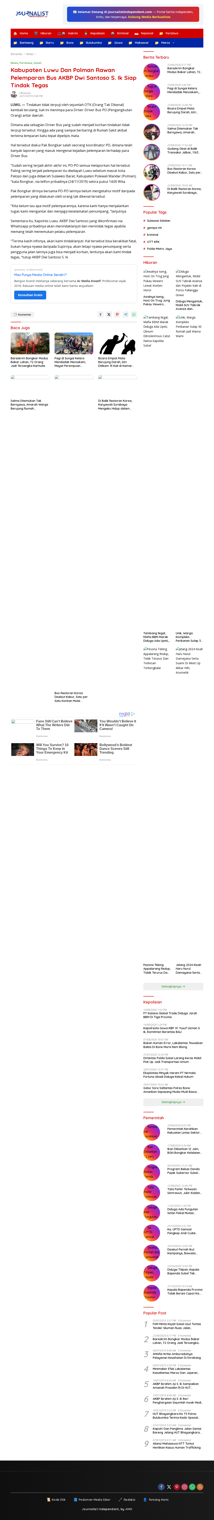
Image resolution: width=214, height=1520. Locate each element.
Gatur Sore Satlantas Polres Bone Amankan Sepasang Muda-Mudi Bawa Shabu (170, 1090)
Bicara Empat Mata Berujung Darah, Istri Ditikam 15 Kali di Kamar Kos (115, 362)
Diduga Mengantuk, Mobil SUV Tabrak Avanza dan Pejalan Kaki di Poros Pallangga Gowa (189, 305)
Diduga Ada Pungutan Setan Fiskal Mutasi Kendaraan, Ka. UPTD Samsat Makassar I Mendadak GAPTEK (182, 1211)
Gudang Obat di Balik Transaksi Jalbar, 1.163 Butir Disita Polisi (182, 150)
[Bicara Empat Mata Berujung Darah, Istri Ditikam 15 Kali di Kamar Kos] (117, 343)
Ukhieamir (25, 93)
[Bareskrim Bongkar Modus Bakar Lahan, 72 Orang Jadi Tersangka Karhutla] (30, 343)
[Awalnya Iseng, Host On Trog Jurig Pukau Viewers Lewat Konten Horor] (157, 281)
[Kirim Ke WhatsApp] (134, 314)
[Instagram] (184, 1487)
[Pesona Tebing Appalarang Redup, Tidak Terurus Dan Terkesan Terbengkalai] (157, 804)
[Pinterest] (176, 1487)
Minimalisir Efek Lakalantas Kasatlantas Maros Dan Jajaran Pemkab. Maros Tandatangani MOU (177, 1370)
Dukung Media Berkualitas (149, 17)
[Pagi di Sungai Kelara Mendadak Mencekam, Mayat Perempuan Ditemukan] (74, 343)
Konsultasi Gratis (30, 295)
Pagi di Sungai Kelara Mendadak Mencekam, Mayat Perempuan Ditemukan (70, 362)
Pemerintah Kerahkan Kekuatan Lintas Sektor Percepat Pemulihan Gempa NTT (183, 1131)
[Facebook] (161, 1487)
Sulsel (37, 63)
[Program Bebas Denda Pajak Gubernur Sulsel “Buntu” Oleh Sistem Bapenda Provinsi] (151, 1172)
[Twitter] (169, 1487)
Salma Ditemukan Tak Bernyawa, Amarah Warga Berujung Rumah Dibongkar (29, 404)
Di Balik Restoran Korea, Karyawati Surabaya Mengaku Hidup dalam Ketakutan (115, 404)
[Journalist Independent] (34, 14)
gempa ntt (154, 228)
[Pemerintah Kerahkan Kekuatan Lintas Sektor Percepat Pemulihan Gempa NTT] (151, 1132)
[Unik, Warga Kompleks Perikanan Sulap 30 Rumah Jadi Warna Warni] (189, 472)
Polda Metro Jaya (159, 249)
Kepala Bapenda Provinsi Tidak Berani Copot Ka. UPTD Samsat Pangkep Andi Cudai (185, 1291)
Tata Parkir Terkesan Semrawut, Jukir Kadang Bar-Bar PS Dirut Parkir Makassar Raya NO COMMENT (184, 1191)
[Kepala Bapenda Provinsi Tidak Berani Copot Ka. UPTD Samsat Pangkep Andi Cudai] (151, 1293)
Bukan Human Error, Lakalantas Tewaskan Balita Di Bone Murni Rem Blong (173, 1045)
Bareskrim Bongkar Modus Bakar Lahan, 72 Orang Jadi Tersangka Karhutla (29, 362)
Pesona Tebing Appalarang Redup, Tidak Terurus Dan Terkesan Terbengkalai (157, 969)
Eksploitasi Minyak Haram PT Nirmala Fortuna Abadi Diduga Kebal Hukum (169, 1075)
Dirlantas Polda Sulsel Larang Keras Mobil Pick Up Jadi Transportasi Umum (172, 1060)
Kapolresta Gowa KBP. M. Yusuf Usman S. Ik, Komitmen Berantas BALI (171, 1030)
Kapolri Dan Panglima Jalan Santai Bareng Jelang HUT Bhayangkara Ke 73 (177, 1430)
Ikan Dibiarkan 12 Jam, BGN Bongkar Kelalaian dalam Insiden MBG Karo (184, 1151)
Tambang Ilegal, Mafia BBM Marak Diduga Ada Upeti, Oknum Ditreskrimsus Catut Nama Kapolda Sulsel (157, 637)
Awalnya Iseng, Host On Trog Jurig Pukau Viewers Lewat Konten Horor (156, 300)
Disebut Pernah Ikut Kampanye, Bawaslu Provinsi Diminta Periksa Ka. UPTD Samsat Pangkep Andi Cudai (184, 1251)
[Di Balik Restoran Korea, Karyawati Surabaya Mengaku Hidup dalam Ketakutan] (117, 386)
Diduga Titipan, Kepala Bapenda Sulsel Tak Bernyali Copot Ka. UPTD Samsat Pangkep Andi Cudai (184, 1271)
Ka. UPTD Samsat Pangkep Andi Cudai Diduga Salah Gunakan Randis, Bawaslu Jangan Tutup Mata (184, 1231)
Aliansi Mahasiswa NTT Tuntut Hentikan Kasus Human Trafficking (177, 1445)
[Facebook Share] (100, 314)
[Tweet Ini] (109, 314)
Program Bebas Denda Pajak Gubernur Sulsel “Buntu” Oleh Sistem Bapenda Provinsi (183, 1171)
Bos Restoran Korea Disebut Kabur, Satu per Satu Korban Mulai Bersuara (71, 697)
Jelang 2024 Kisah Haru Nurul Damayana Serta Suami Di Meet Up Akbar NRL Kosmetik (188, 969)
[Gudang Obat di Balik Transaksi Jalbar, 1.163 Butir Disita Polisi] (151, 152)
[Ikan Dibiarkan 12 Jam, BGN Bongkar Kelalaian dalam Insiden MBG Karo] (151, 1152)
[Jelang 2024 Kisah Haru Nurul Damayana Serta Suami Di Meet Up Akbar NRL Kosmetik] (189, 804)
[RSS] (200, 1487)
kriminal (152, 235)
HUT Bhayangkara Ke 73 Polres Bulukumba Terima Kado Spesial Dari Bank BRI (175, 1415)
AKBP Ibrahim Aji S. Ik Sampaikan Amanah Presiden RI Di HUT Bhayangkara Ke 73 (176, 1386)
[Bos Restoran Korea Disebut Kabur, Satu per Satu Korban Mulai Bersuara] (74, 532)
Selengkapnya (172, 986)
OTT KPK (153, 242)
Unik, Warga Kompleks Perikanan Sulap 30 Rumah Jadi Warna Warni (189, 637)
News (14, 63)
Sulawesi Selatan (158, 221)
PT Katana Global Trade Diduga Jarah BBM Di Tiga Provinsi (170, 1015)
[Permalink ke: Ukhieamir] (15, 94)
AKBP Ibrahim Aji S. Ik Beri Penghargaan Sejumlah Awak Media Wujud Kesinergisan (178, 1400)
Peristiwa (25, 63)
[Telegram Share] (125, 314)
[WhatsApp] (192, 1487)
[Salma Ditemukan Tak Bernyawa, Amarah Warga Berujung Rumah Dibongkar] (30, 386)
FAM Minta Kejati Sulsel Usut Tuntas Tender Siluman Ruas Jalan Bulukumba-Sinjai (177, 1326)
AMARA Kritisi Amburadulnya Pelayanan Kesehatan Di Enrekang (177, 1356)
